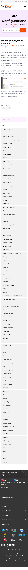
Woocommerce (7, 405)
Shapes (5, 274)
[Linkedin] (12, 549)
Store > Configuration (9, 214)
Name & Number (7, 423)
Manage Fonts (7, 444)
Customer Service (8, 313)
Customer (5, 388)
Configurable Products (9, 179)
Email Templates (7, 271)
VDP (4, 448)
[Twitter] (9, 549)
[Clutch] (13, 540)
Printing (5, 200)
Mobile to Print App (8, 363)
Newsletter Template (8, 175)
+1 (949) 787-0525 (6, 482)
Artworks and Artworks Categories (13, 296)
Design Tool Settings (8, 136)
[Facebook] (5, 549)
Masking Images (7, 320)
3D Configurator (7, 345)
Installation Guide (7, 186)
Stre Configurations (8, 426)
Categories (6, 250)
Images (5, 292)
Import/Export (7, 402)
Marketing (5, 395)
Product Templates (8, 327)
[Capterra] (22, 540)
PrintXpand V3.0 (19, 24)
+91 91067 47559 (6, 487)
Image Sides (6, 193)
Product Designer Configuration (12, 253)
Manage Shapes (7, 384)
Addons (5, 260)
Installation (6, 204)
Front (4, 451)
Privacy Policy (9, 555)
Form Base (6, 434)
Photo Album (6, 356)
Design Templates (8, 370)
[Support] (13, 1)
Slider (4, 288)
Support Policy (11, 558)
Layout (5, 150)
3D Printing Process (8, 285)
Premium (5, 221)
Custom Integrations (8, 165)
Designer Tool (7, 182)
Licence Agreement (17, 553)
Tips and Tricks (7, 377)
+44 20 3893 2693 (19, 482)
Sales (4, 380)
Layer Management (8, 430)
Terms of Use (8, 553)
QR (3, 455)
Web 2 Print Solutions (9, 207)
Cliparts (5, 349)
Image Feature (7, 235)
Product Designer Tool (9, 225)
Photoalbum (6, 419)
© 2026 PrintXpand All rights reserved (14, 561)
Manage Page (6, 324)
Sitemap (19, 558)
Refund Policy (18, 555)
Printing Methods (7, 143)
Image (4, 458)
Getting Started (7, 161)
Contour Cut (6, 129)
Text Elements (7, 228)
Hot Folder (6, 412)
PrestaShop (6, 232)
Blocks (4, 310)
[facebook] (11, 102)
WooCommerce (7, 168)
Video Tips (6, 331)
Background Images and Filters (11, 306)
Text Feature (6, 278)
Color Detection (7, 359)
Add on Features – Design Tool (11, 140)
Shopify (5, 189)
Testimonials (6, 218)
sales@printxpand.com (10, 472)
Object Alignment (7, 441)
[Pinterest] (23, 549)
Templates (6, 391)
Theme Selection (7, 196)
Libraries (5, 338)
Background (6, 303)
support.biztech (9, 475)
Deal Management (8, 239)
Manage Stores (7, 147)
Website (5, 352)
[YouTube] (16, 549)
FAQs (4, 342)
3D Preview (6, 416)
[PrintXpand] (1, 1)
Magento (5, 211)
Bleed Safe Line (7, 409)
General (5, 158)
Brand (4, 366)
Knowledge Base (10, 24)
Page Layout (6, 334)
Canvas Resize (7, 373)
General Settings (7, 133)
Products (5, 267)
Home (3, 24)
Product (5, 172)
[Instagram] (19, 549)
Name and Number (8, 317)
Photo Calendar (7, 154)
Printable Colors (7, 264)
